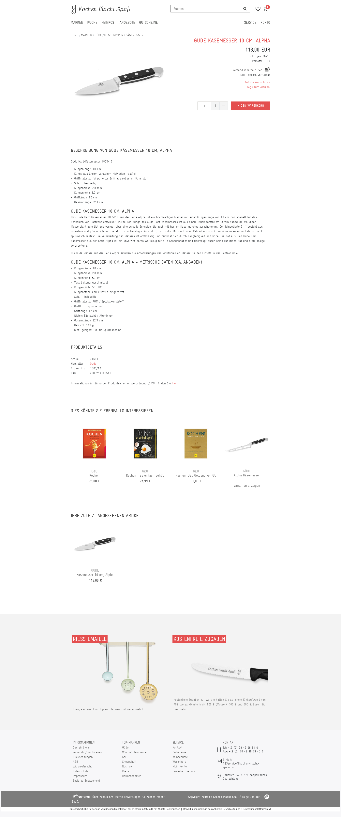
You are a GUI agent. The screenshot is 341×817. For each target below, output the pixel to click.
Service (250, 22)
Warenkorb (179, 761)
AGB (75, 761)
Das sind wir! (81, 747)
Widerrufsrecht (82, 766)
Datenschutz (80, 771)
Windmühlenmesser (134, 752)
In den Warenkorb (250, 105)
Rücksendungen (83, 757)
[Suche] (245, 8)
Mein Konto (179, 766)
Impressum (80, 776)
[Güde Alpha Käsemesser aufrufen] (247, 443)
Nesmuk (127, 766)
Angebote (127, 22)
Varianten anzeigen (247, 485)
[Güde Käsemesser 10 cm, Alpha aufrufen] (95, 542)
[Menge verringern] (223, 105)
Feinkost (108, 22)
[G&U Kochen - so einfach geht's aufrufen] (145, 443)
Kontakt (177, 747)
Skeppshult (129, 761)
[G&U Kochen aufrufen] (94, 443)
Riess (125, 771)
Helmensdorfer (131, 776)
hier (174, 383)
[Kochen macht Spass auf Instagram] (266, 797)
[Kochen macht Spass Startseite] (75, 35)
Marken (77, 22)
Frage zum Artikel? (257, 87)
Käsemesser (134, 35)
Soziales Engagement (86, 780)
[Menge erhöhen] (215, 105)
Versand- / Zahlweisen (87, 752)
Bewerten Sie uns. (184, 771)
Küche (92, 22)
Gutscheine (148, 22)
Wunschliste (180, 757)
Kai (124, 757)
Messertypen (113, 35)
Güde (98, 35)
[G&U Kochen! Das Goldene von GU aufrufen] (196, 443)
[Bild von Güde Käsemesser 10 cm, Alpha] (120, 78)
